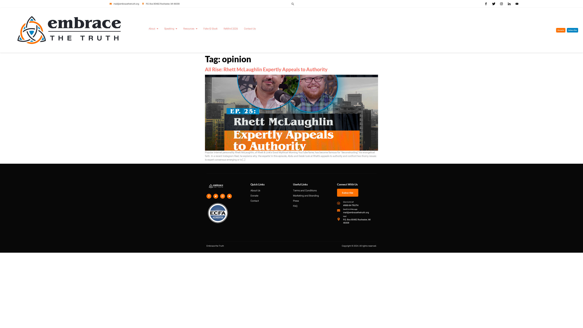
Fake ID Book (210, 29)
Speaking (169, 29)
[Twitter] (215, 196)
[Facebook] (208, 196)
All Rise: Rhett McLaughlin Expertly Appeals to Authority (266, 69)
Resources (188, 29)
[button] (293, 4)
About (152, 29)
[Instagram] (222, 196)
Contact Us (250, 29)
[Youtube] (229, 196)
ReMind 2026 (231, 29)
